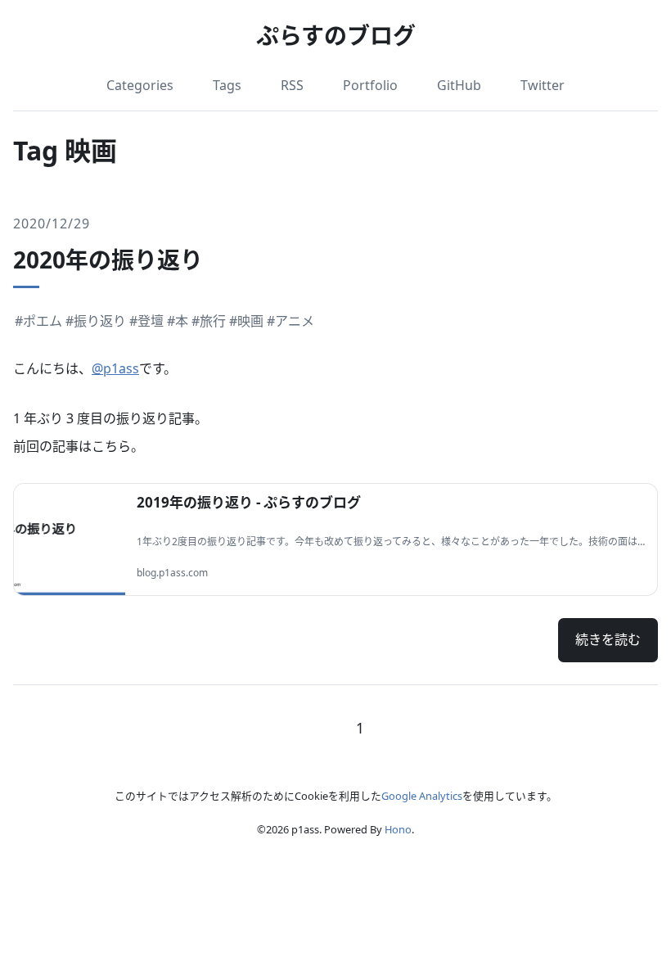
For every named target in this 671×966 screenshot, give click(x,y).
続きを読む (608, 639)
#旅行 (208, 321)
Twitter (542, 85)
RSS (292, 85)
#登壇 (146, 321)
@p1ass (115, 368)
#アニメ (290, 321)
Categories (139, 85)
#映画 (246, 321)
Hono (398, 829)
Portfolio (370, 85)
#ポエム (38, 321)
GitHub (459, 85)
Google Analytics (421, 795)
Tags (227, 85)
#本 (177, 321)
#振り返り (95, 321)
